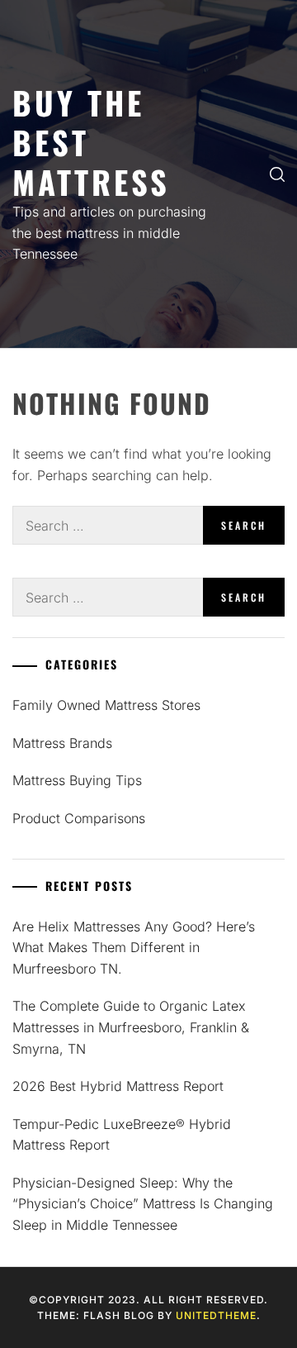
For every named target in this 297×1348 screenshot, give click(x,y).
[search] (277, 174)
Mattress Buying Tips (77, 780)
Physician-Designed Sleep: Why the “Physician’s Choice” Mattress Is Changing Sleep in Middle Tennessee (142, 1203)
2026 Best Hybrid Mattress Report (118, 1086)
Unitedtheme (216, 1315)
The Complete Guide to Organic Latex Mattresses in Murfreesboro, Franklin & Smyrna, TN (130, 1027)
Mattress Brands (62, 743)
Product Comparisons (78, 818)
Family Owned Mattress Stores (106, 705)
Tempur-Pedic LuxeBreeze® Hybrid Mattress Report (121, 1135)
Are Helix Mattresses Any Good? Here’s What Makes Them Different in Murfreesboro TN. (133, 947)
